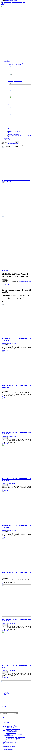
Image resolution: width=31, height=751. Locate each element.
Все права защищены (10, 706)
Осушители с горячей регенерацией (15, 737)
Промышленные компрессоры (16, 63)
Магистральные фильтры (14, 130)
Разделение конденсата (14, 134)
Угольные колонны (13, 136)
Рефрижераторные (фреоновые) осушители (17, 739)
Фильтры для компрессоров (15, 81)
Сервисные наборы (11, 727)
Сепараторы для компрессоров (14, 734)
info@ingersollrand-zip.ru (11, 0)
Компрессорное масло (14, 131)
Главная (4, 145)
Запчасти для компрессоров (15, 64)
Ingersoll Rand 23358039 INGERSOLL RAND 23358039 (16, 180)
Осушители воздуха (13, 104)
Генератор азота (12, 128)
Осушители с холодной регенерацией (15, 738)
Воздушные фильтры (11, 731)
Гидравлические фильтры (14, 132)
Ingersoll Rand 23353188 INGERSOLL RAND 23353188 (16, 215)
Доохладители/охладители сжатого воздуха (19, 135)
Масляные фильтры (11, 733)
